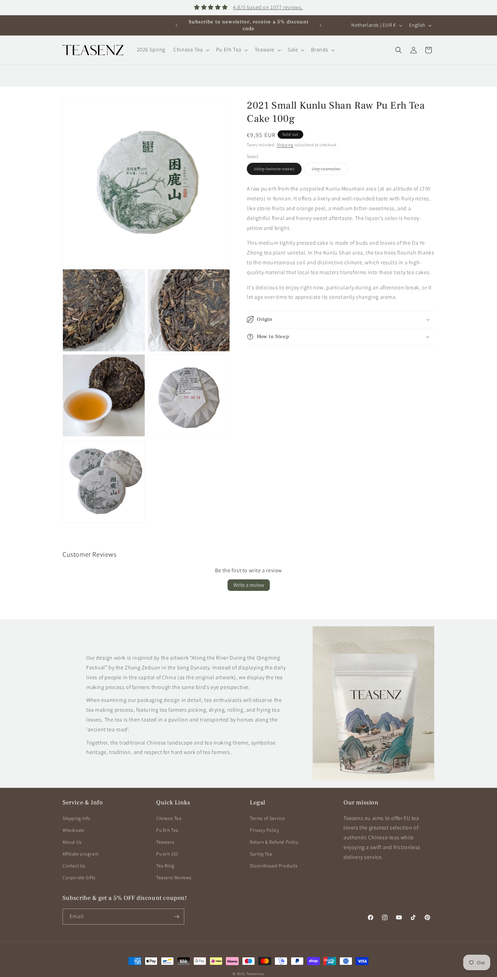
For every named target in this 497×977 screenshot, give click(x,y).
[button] (190, 50)
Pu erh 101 (167, 854)
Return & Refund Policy (274, 842)
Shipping (285, 144)
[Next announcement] (320, 25)
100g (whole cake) (278, 170)
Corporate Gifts (79, 877)
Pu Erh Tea (167, 830)
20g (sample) (330, 170)
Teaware (165, 842)
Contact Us (74, 866)
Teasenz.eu (255, 973)
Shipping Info (77, 818)
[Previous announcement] (176, 25)
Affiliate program (80, 854)
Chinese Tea (169, 818)
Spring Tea (261, 854)
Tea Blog (165, 866)
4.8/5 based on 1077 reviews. (268, 7)
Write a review (248, 585)
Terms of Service (267, 818)
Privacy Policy (264, 830)
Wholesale (73, 830)
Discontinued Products (274, 866)
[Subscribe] (176, 917)
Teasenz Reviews (174, 877)
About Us (72, 842)
